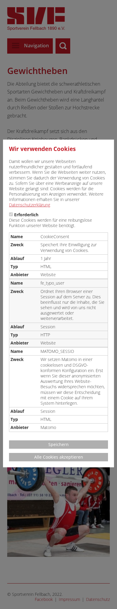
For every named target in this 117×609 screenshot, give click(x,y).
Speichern (58, 444)
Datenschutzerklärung (29, 205)
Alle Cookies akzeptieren (58, 457)
